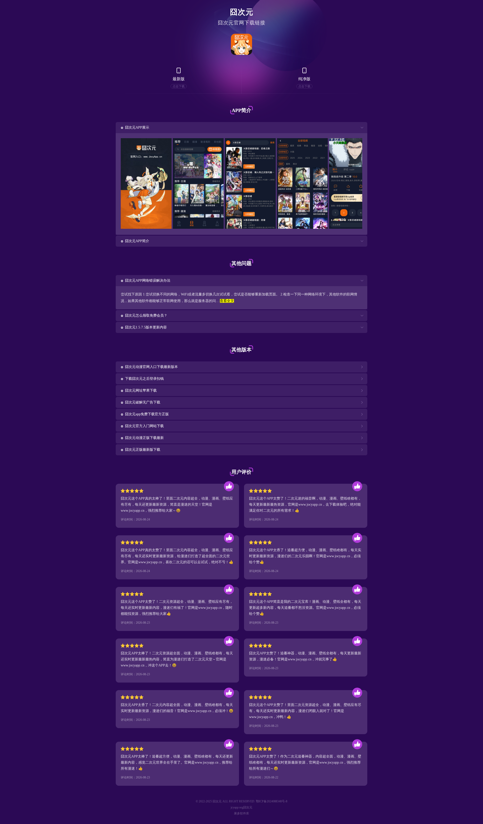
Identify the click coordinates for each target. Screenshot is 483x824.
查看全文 (227, 301)
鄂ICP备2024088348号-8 (271, 801)
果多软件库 (241, 813)
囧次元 (241, 12)
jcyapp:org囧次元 (241, 807)
